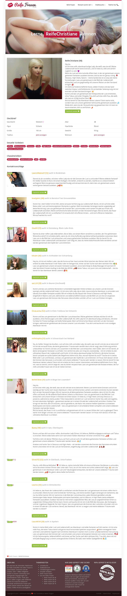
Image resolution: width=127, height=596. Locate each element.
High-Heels (46, 146)
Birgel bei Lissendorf (61, 380)
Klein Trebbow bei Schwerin (64, 311)
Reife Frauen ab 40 (50, 577)
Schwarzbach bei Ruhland (63, 338)
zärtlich (43, 159)
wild (36, 159)
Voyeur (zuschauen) (15, 149)
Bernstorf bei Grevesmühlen (64, 198)
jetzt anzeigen (41, 135)
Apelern (55, 522)
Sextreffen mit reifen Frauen (22, 568)
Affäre (10, 146)
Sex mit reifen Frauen (47, 575)
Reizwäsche (93, 146)
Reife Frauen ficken (46, 574)
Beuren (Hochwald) (57, 283)
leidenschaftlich (26, 159)
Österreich (19, 570)
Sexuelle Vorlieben (46, 572)
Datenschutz (107, 593)
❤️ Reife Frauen (12, 556)
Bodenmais (60, 173)
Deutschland (11, 570)
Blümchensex (20, 146)
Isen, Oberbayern (55, 428)
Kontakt (98, 593)
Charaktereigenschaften (47, 570)
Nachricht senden (72, 111)
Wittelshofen (55, 485)
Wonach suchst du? (84, 5)
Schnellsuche (44, 566)
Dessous (30, 146)
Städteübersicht (45, 568)
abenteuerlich (13, 159)
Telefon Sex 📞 (113, 5)
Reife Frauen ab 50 (50, 579)
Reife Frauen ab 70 (50, 583)
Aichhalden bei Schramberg (60, 256)
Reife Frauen (71, 5)
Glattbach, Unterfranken (61, 460)
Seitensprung (106, 146)
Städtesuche (99, 5)
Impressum (116, 593)
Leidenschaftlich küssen (62, 146)
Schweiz (9, 572)
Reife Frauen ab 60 (50, 581)
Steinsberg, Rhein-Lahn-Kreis (61, 228)
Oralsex (84, 146)
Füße (38, 146)
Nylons (76, 146)
